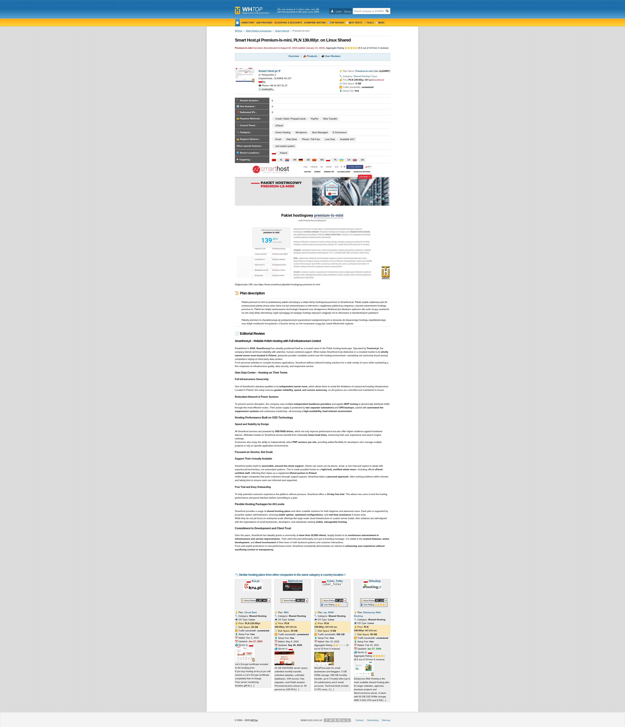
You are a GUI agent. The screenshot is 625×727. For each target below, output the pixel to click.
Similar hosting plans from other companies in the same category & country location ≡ (292, 574)
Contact (360, 720)
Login (338, 11)
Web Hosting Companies (258, 30)
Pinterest (339, 720)
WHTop (238, 30)
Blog (335, 720)
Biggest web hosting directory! (255, 13)
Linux (374, 76)
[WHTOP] (237, 22)
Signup (347, 11)
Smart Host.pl (282, 30)
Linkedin (343, 720)
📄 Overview (292, 56)
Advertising (372, 720)
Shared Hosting (361, 76)
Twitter (331, 720)
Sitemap (386, 720)
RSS (348, 720)
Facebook (326, 720)
